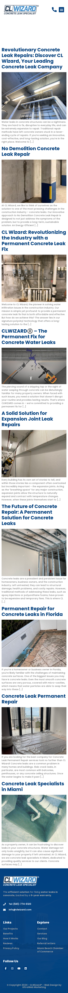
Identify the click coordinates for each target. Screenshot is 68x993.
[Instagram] (12, 968)
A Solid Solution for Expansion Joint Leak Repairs (27, 419)
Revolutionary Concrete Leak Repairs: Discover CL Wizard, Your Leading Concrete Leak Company (32, 58)
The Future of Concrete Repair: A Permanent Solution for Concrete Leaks (29, 515)
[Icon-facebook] (5, 968)
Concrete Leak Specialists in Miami (33, 786)
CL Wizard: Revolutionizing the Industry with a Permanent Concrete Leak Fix (34, 241)
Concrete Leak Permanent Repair (34, 699)
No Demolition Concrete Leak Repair (31, 151)
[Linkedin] (25, 968)
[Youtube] (19, 968)
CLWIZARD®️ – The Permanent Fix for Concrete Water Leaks (29, 337)
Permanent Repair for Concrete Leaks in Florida (32, 611)
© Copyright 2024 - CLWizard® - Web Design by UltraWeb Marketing (34, 986)
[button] (61, 9)
